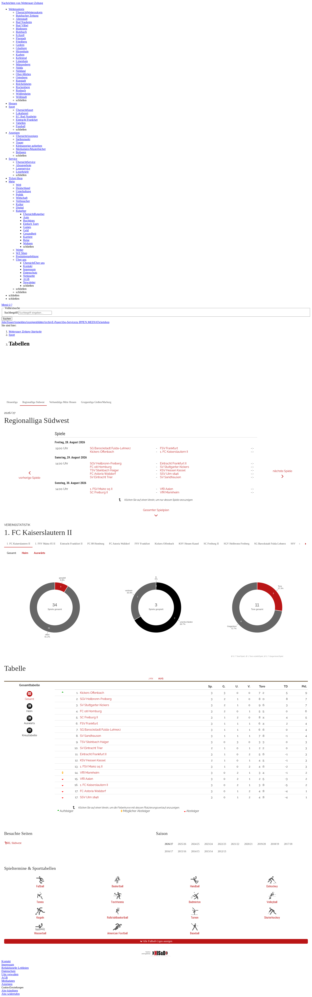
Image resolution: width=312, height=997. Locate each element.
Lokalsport (22, 113)
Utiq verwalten (9, 974)
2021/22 (235, 844)
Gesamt (11, 553)
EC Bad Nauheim (26, 116)
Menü (4, 304)
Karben (20, 54)
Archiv (48, 322)
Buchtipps (29, 220)
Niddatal (21, 70)
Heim (25, 553)
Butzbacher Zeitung (27, 15)
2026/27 (169, 844)
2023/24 (208, 844)
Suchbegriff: (11, 312)
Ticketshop (103, 322)
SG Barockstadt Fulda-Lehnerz (110, 448)
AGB (26, 279)
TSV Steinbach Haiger (104, 470)
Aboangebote (23, 165)
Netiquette (29, 275)
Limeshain (22, 61)
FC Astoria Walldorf (103, 473)
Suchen (7, 318)
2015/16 (182, 851)
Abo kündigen (9, 990)
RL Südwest (14, 842)
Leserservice (23, 168)
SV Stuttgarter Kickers (174, 467)
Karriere (27, 236)
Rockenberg (23, 87)
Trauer (19, 142)
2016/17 (169, 851)
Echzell (20, 35)
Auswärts (39, 553)
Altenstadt (21, 18)
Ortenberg (21, 77)
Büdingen (21, 28)
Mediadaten (8, 980)
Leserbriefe (22, 171)
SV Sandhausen (170, 477)
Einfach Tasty (31, 223)
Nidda (19, 67)
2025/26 (182, 844)
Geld (26, 230)
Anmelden (20, 322)
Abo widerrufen (10, 993)
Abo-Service (68, 322)
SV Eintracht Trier (101, 477)
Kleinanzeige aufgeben (29, 145)
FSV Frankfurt (169, 448)
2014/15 (195, 851)
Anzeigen (6, 984)
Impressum (29, 269)
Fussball (20, 126)
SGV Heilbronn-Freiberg (106, 463)
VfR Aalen (166, 489)
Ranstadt (21, 80)
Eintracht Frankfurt (27, 119)
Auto (26, 217)
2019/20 (261, 844)
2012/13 (222, 851)
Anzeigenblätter (35, 322)
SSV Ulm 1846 (169, 473)
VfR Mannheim (169, 492)
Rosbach (21, 90)
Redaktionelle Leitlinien (15, 967)
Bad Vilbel (22, 25)
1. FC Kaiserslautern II (174, 451)
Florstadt (21, 38)
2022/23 (222, 844)
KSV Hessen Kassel (172, 470)
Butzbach (21, 31)
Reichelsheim (23, 83)
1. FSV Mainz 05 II (101, 489)
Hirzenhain (22, 51)
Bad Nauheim (24, 22)
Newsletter (29, 282)
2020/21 (248, 844)
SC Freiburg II (99, 492)
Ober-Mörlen (23, 74)
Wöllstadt (21, 96)
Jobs (3, 322)
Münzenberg (23, 64)
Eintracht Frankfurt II (173, 463)
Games (27, 227)
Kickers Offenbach (102, 451)
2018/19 (275, 844)
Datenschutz (30, 272)
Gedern (20, 44)
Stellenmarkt (23, 139)
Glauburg (21, 48)
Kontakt (27, 266)
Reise (26, 240)
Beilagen (21, 152)
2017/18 (288, 844)
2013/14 (208, 851)
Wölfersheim (23, 93)
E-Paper (56, 322)
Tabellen (21, 123)
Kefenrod (21, 57)
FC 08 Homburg (101, 467)
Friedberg (21, 41)
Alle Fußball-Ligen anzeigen (157, 941)
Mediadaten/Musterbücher (31, 149)
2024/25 (195, 844)
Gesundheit (29, 233)
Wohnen (28, 243)
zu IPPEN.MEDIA (86, 322)
